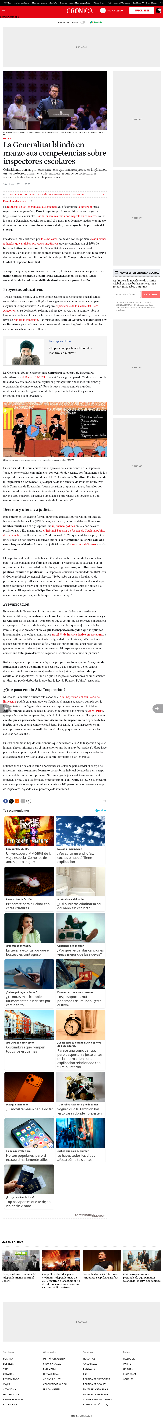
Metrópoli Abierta (54, 1358)
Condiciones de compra (97, 1399)
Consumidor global (55, 1384)
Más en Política (12, 1242)
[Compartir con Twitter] (11, 801)
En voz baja (10, 1404)
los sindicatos (49, 239)
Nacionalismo (78, 194)
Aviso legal (90, 1363)
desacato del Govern (83, 544)
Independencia (15, 194)
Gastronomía (11, 1394)
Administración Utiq (95, 1404)
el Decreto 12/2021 (33, 377)
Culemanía (49, 1368)
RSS (85, 1373)
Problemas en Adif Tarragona (119, 3)
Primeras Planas (13, 1399)
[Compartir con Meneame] (17, 801)
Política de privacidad (96, 1379)
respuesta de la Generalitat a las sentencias (32, 207)
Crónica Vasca (52, 1363)
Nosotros (89, 1358)
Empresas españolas (95, 1394)
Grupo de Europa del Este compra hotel (75, 3)
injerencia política (63, 526)
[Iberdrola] (96, 22)
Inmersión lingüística (59, 194)
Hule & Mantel (51, 1389)
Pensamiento (11, 1379)
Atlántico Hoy (51, 1379)
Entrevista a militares (21, 3)
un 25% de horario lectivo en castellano (77, 634)
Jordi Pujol (95, 710)
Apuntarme (150, 294)
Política (7, 138)
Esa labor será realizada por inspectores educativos (67, 216)
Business (8, 1363)
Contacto (89, 1368)
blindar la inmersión (26, 320)
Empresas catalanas (95, 1389)
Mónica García (98, 3)
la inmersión (85, 207)
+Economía (10, 1389)
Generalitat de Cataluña (35, 194)
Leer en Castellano (9, 16)
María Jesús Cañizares (15, 201)
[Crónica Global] (81, 10)
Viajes (6, 1384)
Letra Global (51, 1373)
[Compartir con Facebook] (5, 801)
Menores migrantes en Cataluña (44, 3)
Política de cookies (94, 1384)
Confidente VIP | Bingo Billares (145, 3)
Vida (5, 1368)
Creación (8, 1373)
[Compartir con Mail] (23, 801)
